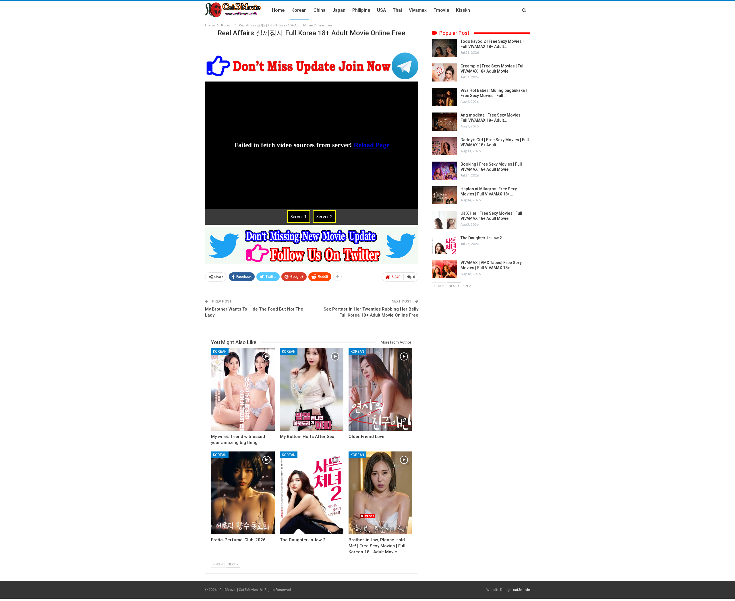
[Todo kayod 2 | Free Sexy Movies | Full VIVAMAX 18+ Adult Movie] (444, 48)
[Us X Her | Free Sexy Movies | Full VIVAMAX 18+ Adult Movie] (444, 220)
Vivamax (418, 10)
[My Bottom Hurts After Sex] (312, 389)
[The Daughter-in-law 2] (312, 492)
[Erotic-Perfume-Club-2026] (243, 492)
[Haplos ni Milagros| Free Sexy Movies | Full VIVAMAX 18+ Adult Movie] (444, 195)
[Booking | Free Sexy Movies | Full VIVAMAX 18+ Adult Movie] (444, 171)
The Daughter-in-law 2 (481, 238)
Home (278, 10)
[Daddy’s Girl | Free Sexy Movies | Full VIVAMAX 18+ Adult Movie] (444, 146)
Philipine (361, 10)
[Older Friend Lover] (380, 389)
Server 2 (324, 216)
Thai (397, 10)
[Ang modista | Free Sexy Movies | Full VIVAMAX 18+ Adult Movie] (444, 122)
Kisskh (463, 10)
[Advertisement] (367, 559)
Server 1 (299, 216)
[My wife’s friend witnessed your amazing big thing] (243, 389)
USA (381, 10)
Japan (338, 10)
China (320, 10)
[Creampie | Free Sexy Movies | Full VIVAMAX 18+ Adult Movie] (444, 72)
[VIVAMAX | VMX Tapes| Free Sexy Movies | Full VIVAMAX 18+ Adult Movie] (444, 269)
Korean (299, 10)
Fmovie (441, 10)
